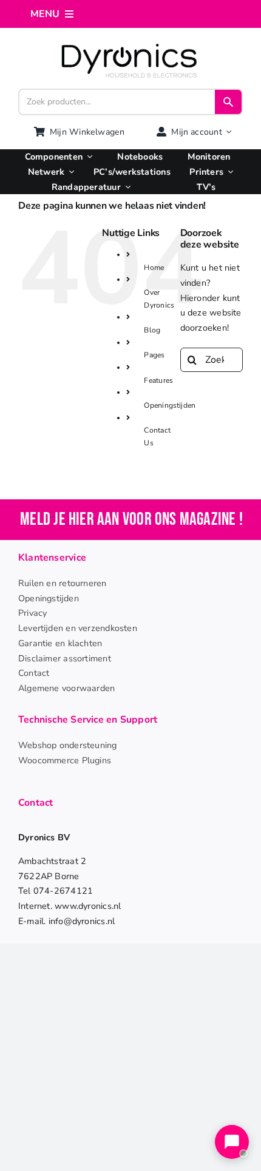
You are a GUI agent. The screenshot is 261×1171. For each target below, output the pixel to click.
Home (154, 267)
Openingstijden (169, 405)
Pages (154, 355)
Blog (152, 330)
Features (158, 380)
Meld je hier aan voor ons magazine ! (131, 519)
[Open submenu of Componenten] (87, 156)
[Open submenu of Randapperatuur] (125, 187)
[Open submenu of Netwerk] (69, 172)
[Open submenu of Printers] (228, 172)
